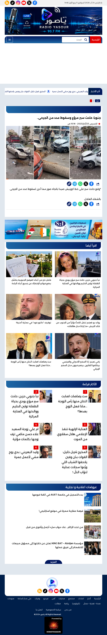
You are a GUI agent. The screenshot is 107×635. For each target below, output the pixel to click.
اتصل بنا (39, 609)
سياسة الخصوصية (53, 609)
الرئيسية (95, 39)
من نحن (67, 609)
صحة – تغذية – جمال (92, 603)
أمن (53, 598)
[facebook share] (91, 184)
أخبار (89, 598)
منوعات (10, 598)
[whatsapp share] (80, 184)
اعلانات (81, 598)
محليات (62, 598)
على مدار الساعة (24, 598)
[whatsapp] (69, 184)
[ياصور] (97, 100)
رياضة (66, 603)
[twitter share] (86, 184)
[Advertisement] (53, 64)
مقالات (58, 603)
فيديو (45, 598)
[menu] (9, 40)
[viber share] (74, 184)
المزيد (53, 562)
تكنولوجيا (76, 603)
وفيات (37, 598)
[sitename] (52, 583)
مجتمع (71, 598)
